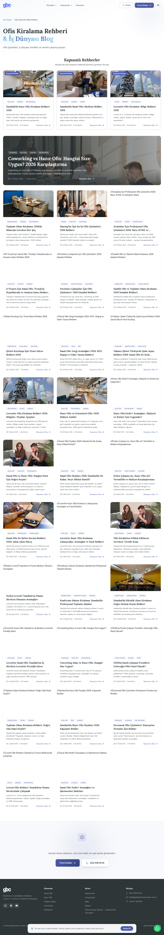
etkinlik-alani (119, 596)
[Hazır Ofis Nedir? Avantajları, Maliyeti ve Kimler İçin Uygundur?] (135, 406)
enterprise (118, 720)
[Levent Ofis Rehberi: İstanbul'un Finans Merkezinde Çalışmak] (28, 780)
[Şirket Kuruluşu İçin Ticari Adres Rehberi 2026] (28, 344)
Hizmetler (50, 5)
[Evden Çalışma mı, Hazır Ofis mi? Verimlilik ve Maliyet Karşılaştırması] (135, 469)
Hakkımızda (90, 893)
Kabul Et (127, 928)
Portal (128, 5)
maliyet (85, 408)
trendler (131, 658)
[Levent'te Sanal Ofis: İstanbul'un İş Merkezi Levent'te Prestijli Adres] (28, 656)
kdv (79, 346)
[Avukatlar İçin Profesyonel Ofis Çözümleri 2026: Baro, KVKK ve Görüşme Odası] (135, 219)
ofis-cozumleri (140, 720)
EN (158, 5)
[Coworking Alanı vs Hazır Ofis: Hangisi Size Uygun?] (82, 656)
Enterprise (80, 5)
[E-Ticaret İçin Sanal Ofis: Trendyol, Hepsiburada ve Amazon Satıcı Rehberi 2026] (28, 282)
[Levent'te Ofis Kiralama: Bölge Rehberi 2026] (135, 100)
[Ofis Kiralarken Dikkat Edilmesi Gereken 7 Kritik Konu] (135, 531)
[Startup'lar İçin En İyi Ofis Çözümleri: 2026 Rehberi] (82, 219)
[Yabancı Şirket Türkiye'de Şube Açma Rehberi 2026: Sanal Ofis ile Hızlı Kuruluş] (135, 344)
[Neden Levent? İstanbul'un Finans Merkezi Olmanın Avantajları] (28, 593)
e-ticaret (20, 284)
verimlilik (141, 471)
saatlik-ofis (118, 284)
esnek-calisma (143, 284)
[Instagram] (5, 905)
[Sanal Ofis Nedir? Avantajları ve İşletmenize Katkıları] (82, 780)
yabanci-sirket (130, 346)
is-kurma (74, 783)
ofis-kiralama (30, 102)
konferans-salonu (80, 596)
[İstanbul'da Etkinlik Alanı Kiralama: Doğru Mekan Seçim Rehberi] (135, 593)
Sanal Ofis (48, 893)
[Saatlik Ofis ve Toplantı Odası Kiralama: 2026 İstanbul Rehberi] (135, 282)
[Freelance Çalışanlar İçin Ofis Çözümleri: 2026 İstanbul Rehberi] (82, 282)
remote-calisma (76, 284)
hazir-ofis (11, 102)
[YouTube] (16, 905)
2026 (139, 658)
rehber (82, 102)
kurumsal (128, 720)
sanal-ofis (64, 102)
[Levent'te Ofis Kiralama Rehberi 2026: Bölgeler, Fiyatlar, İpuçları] (28, 406)
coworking (82, 222)
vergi (73, 346)
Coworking (48, 906)
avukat (127, 222)
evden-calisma (130, 471)
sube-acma (142, 346)
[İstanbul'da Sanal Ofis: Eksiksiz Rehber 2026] (82, 100)
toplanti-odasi (12, 222)
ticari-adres (23, 346)
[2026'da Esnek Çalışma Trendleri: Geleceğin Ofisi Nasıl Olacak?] (135, 656)
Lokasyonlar (65, 5)
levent (117, 102)
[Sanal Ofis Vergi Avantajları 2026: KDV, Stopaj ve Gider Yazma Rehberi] (82, 344)
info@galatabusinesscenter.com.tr (143, 897)
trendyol (29, 284)
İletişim (88, 906)
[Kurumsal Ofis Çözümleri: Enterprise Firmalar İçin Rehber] (135, 718)
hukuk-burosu (137, 222)
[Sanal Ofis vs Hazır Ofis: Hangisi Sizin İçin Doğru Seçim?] (28, 469)
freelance (64, 284)
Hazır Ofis (48, 897)
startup (63, 222)
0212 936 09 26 (97, 863)
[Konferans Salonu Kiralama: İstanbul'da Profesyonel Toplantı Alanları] (82, 593)
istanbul (20, 102)
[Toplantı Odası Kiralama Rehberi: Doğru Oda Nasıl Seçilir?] (28, 718)
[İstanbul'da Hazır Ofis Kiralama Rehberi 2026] (28, 100)
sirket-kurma (12, 346)
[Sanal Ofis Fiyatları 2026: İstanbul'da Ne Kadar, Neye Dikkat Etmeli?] (82, 469)
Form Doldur (142, 5)
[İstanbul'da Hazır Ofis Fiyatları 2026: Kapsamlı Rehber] (82, 718)
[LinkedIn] (11, 905)
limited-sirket (34, 533)
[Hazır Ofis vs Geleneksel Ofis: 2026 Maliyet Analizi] (82, 406)
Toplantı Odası (50, 902)
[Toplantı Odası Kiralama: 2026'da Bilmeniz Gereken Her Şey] (28, 219)
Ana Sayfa (7, 20)
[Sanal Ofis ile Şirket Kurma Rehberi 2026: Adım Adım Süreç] (28, 531)
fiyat (72, 471)
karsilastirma (31, 471)
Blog (87, 902)
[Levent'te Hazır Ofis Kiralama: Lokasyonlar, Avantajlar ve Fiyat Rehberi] (82, 531)
